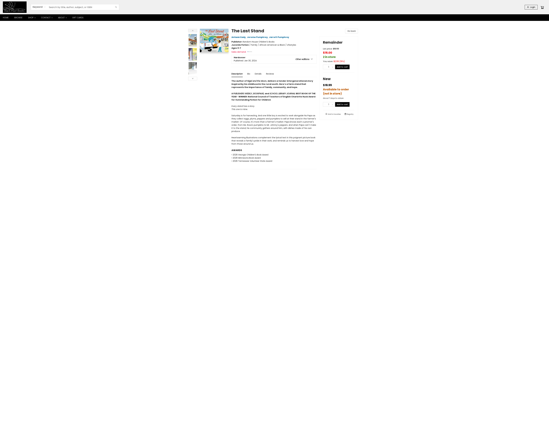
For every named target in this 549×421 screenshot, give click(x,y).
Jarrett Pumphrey (279, 37)
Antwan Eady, (239, 37)
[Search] (116, 7)
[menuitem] (5, 17)
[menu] (274, 17)
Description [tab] (237, 73)
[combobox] (39, 7)
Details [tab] (258, 73)
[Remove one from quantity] (325, 66)
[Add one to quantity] (332, 66)
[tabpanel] (274, 124)
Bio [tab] (248, 73)
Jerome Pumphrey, (258, 37)
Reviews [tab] (270, 73)
